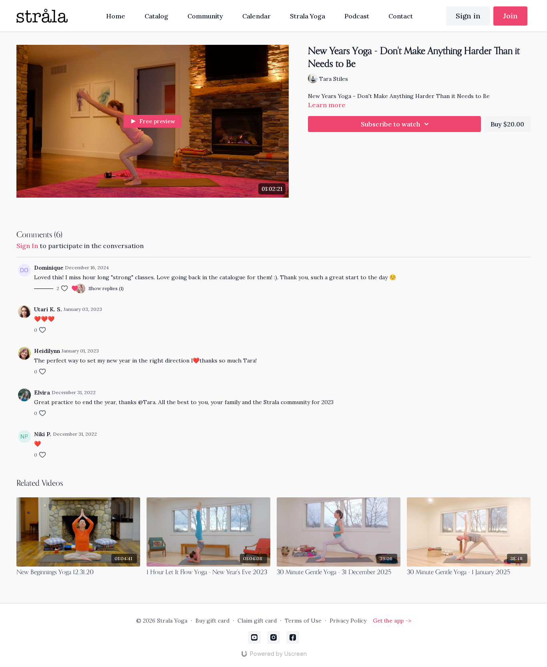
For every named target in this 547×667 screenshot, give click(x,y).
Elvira (42, 392)
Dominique (48, 267)
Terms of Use (303, 620)
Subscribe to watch (390, 124)
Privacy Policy (348, 620)
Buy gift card (212, 620)
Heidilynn (47, 351)
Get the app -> (392, 620)
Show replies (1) (106, 288)
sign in (27, 246)
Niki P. (42, 434)
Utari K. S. (48, 309)
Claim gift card (257, 620)
